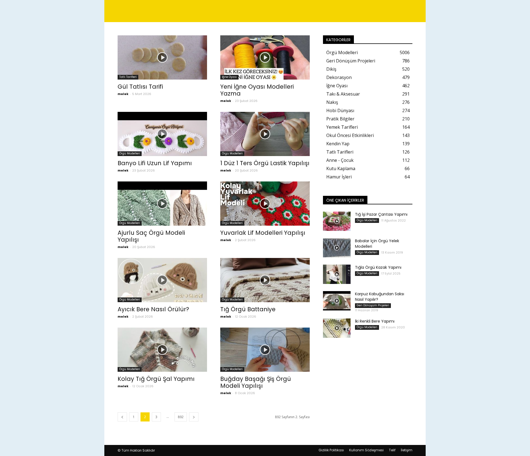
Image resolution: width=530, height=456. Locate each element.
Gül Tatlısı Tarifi (140, 87)
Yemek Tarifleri (342, 127)
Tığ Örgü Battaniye (247, 309)
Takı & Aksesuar (343, 94)
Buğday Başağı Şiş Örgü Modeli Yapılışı (255, 382)
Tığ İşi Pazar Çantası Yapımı (381, 214)
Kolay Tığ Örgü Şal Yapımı (156, 379)
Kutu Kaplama (340, 168)
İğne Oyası (229, 77)
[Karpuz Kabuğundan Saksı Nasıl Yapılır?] (337, 300)
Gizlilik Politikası (331, 450)
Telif (392, 450)
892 (181, 417)
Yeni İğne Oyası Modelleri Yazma (257, 90)
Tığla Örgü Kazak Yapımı (378, 267)
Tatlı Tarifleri (128, 77)
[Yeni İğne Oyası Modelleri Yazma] (265, 57)
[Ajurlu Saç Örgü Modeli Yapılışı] (162, 203)
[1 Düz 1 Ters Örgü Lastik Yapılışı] (265, 134)
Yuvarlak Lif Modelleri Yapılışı (262, 233)
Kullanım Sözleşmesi (366, 450)
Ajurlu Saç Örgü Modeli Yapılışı (151, 236)
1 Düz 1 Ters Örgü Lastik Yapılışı (264, 163)
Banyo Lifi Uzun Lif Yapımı (155, 163)
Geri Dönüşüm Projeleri (350, 61)
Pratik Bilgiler (340, 119)
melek (123, 94)
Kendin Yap (337, 144)
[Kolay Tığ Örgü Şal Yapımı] (162, 350)
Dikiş (331, 69)
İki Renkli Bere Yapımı (374, 321)
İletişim (406, 450)
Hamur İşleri (339, 177)
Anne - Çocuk (340, 160)
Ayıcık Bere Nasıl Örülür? (153, 309)
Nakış (332, 102)
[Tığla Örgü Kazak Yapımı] (337, 274)
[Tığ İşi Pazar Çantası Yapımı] (337, 221)
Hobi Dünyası (340, 110)
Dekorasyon (339, 77)
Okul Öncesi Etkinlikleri (350, 135)
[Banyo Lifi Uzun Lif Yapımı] (162, 134)
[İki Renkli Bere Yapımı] (337, 328)
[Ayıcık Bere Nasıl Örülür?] (162, 280)
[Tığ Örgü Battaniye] (265, 280)
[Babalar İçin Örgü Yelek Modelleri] (337, 247)
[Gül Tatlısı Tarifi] (162, 57)
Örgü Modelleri (129, 153)
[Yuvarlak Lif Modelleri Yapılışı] (265, 203)
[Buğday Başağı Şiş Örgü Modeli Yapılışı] (265, 350)
